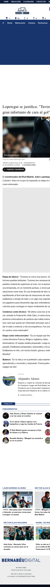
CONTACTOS (41, 1)
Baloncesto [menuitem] (20, 23)
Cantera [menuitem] (31, 23)
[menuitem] (3, 23)
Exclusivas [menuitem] (43, 23)
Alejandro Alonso (12, 165)
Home (6, 1)
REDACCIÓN (16, 1)
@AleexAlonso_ (29, 165)
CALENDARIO (28, 1)
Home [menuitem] (9, 23)
